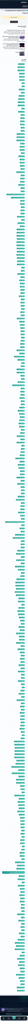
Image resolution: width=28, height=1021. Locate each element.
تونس (22, 547)
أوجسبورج (22, 414)
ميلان (23, 905)
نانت (23, 911)
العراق (22, 306)
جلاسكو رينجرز (21, 550)
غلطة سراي (21, 694)
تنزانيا (23, 541)
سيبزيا (22, 662)
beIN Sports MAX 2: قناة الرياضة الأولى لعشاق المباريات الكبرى (10, 37)
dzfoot (22, 971)
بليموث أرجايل (21, 484)
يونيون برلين (21, 965)
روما (23, 605)
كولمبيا (22, 818)
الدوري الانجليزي (20, 245)
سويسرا (22, 659)
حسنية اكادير (21, 570)
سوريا (22, 655)
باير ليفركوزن (21, 465)
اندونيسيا (22, 407)
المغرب (22, 347)
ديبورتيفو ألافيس (20, 595)
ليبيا (23, 837)
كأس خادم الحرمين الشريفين (18, 773)
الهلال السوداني (20, 372)
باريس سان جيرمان (20, 458)
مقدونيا (22, 889)
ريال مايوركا (21, 614)
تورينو (22, 544)
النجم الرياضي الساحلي (19, 356)
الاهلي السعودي (20, 172)
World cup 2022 (21, 990)
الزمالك (22, 277)
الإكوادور (22, 159)
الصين (23, 299)
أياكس (22, 439)
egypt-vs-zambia (20, 975)
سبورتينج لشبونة (20, 643)
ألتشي (22, 191)
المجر (23, 337)
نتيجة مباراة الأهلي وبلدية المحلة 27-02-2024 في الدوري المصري (10, 44)
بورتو (23, 490)
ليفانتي (22, 840)
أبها (23, 83)
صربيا (23, 674)
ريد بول (22, 620)
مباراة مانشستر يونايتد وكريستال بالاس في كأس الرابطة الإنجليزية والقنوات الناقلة (13, 872)
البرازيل (22, 178)
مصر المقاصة (21, 885)
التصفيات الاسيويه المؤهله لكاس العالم (15, 194)
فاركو (23, 703)
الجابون (22, 204)
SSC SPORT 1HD (20, 987)
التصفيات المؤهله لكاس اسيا (18, 197)
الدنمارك (22, 226)
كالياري (22, 786)
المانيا (22, 334)
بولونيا (22, 506)
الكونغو (22, 325)
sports (22, 984)
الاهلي (22, 169)
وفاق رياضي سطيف (19, 949)
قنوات (22, 738)
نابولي (22, 908)
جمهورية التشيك (20, 554)
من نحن (23, 1005)
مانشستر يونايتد (20, 868)
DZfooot (22, 968)
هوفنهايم (22, 933)
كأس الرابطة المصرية (19, 754)
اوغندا (23, 430)
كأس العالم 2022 (20, 760)
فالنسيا (22, 706)
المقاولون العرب (20, 350)
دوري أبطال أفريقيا (20, 582)
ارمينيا (22, 115)
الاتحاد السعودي (20, 137)
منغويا (22, 892)
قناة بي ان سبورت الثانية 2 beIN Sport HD (16, 30)
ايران (23, 445)
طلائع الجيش (21, 681)
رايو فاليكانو (21, 601)
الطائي (22, 302)
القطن (22, 315)
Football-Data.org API (9, 1009)
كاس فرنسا (21, 776)
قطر (23, 735)
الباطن (22, 175)
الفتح (23, 309)
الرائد (23, 267)
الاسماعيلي (21, 156)
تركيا (23, 525)
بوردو (23, 493)
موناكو (22, 898)
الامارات (22, 166)
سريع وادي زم (21, 649)
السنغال (22, 283)
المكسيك (22, 353)
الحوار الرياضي (21, 223)
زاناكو (22, 624)
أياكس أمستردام (20, 442)
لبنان (23, 830)
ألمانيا (22, 331)
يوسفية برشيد (21, 959)
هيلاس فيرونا (21, 940)
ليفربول (22, 843)
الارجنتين (22, 150)
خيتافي (22, 576)
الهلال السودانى (20, 369)
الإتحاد (22, 127)
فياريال (22, 719)
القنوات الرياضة (20, 318)
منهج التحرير (6, 1005)
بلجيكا (22, 480)
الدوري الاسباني (20, 236)
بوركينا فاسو (21, 496)
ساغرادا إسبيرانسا (20, 633)
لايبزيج (22, 824)
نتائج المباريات (21, 914)
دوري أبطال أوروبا (20, 589)
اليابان (22, 388)
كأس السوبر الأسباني (19, 757)
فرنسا (23, 709)
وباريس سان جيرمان (19, 943)
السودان (22, 287)
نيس (23, 930)
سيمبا (22, 668)
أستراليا (22, 121)
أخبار (23, 108)
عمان (23, 684)
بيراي (23, 519)
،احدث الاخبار (21, 64)
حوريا (23, 573)
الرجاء (23, 271)
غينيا (23, 697)
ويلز (23, 952)
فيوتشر (22, 725)
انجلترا (22, 404)
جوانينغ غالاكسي (20, 560)
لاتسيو (22, 821)
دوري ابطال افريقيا (20, 585)
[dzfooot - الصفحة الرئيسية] (24, 2)
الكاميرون (22, 321)
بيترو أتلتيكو (21, 512)
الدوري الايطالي (21, 251)
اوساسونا (22, 426)
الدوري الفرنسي (21, 258)
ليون (23, 849)
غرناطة (22, 690)
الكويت (22, 328)
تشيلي (22, 531)
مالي (23, 859)
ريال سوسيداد (21, 611)
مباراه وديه (21, 876)
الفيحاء (22, 312)
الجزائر (23, 207)
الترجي (22, 188)
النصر (23, 363)
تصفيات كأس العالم (20, 535)
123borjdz (22, 80)
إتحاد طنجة (22, 89)
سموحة (22, 652)
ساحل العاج (21, 627)
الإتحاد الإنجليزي (20, 134)
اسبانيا (22, 118)
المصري (22, 344)
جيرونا (22, 563)
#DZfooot (22, 73)
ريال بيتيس (21, 608)
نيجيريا (22, 927)
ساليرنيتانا (22, 636)
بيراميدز (22, 516)
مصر (23, 882)
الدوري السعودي (20, 255)
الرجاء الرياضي (21, 274)
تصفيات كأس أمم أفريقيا (18, 538)
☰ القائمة (25, 6)
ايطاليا (22, 452)
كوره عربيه (21, 808)
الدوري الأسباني (20, 229)
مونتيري (22, 901)
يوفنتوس (22, 962)
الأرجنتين (22, 147)
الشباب (22, 293)
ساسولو (22, 630)
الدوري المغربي (21, 264)
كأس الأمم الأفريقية (19, 748)
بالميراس (22, 461)
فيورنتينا (22, 729)
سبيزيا (22, 646)
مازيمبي (22, 856)
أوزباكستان (21, 423)
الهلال (22, 366)
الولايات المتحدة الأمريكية (18, 385)
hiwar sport (21, 978)
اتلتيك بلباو (21, 96)
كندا (23, 792)
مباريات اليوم (21, 879)
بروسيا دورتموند (20, 477)
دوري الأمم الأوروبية (19, 592)
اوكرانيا (22, 433)
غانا (23, 687)
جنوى (23, 557)
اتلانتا (23, 93)
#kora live (22, 77)
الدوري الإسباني (20, 232)
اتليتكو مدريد (21, 105)
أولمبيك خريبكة (20, 436)
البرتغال (22, 182)
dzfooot (8, 1014)
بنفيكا (22, 487)
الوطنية (17, 52)
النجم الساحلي (21, 360)
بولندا (23, 503)
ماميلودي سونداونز (20, 862)
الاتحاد (22, 131)
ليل (23, 846)
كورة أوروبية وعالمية (19, 795)
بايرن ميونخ (21, 468)
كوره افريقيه (21, 802)
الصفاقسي (22, 296)
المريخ (22, 341)
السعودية (22, 280)
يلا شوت (22, 955)
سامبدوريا (22, 640)
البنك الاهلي (21, 185)
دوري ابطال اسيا (20, 579)
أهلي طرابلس (21, 411)
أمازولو (22, 391)
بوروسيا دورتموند (20, 500)
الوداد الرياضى (21, 382)
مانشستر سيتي (21, 865)
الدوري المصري (21, 261)
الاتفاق (22, 143)
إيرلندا (23, 449)
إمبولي (22, 395)
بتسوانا (22, 471)
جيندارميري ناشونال (20, 566)
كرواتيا (22, 789)
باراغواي (22, 455)
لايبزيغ (22, 827)
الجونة (22, 213)
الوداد (23, 379)
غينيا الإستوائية (20, 700)
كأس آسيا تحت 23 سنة (19, 741)
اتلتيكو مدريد (21, 102)
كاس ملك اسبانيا (20, 783)
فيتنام (22, 722)
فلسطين (22, 713)
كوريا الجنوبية (21, 811)
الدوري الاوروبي (20, 248)
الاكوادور (22, 162)
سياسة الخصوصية (17, 1005)
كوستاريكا (21, 814)
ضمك (23, 678)
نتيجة (23, 917)
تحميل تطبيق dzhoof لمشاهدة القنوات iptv (15, 522)
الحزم (23, 220)
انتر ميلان (22, 398)
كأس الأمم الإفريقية (19, 751)
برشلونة (22, 474)
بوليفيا (22, 509)
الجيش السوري (21, 217)
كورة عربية (21, 799)
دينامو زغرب (21, 598)
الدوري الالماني (21, 239)
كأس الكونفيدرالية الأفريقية (18, 767)
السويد (22, 290)
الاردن (23, 153)
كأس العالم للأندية (20, 764)
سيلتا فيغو (21, 665)
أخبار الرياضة (21, 112)
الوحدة (22, 376)
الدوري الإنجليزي (20, 242)
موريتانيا (22, 895)
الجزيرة (22, 210)
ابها (23, 86)
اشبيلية (22, 124)
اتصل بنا (10, 1005)
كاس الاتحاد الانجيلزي (19, 744)
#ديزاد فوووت (21, 67)
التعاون (22, 201)
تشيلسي (22, 528)
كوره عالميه (21, 805)
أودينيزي (22, 417)
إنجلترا (22, 401)
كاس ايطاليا (21, 770)
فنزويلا (22, 716)
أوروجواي (22, 420)
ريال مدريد (22, 617)
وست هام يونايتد (20, 946)
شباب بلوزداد (21, 671)
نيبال (23, 924)
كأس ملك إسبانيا (20, 779)
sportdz (22, 981)
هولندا (22, 936)
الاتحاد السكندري (20, 140)
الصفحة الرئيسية (14, 22)
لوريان (22, 834)
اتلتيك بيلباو (21, 99)
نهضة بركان (21, 920)
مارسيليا (22, 853)
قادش (23, 732)
